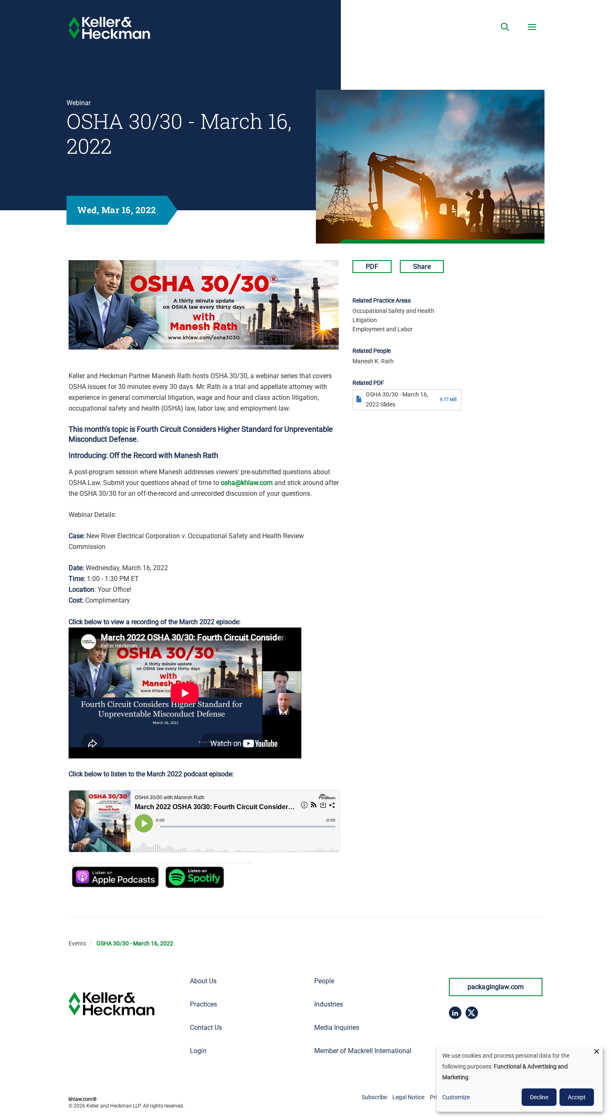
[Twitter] (472, 1013)
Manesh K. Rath (373, 361)
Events (77, 943)
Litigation (364, 320)
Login (198, 1051)
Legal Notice (408, 1097)
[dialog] (519, 1079)
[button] (505, 27)
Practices (203, 1004)
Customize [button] (456, 1097)
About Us (203, 981)
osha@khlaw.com (247, 483)
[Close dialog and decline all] (596, 1051)
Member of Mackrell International (362, 1051)
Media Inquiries (336, 1027)
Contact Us (206, 1027)
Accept (577, 1097)
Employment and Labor (382, 329)
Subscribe (374, 1097)
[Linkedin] (455, 1013)
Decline (539, 1097)
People (324, 981)
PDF (372, 267)
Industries (328, 1004)
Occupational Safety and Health (393, 311)
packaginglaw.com (496, 987)
